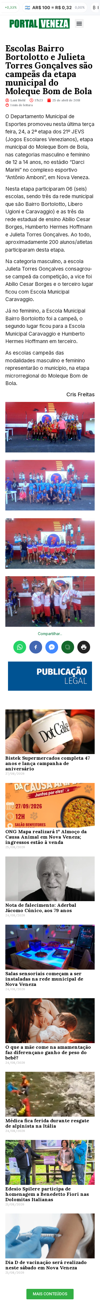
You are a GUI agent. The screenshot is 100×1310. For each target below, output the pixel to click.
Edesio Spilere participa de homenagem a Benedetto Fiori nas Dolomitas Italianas (47, 1194)
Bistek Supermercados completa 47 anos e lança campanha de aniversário (47, 763)
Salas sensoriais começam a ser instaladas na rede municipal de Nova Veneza (44, 978)
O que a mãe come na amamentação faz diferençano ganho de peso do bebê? (48, 1052)
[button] (79, 23)
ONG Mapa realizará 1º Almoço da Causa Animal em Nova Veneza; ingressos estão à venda (46, 836)
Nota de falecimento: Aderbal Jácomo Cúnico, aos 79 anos (40, 907)
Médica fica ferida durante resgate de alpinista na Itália (47, 1123)
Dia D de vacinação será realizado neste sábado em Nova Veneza (46, 1265)
